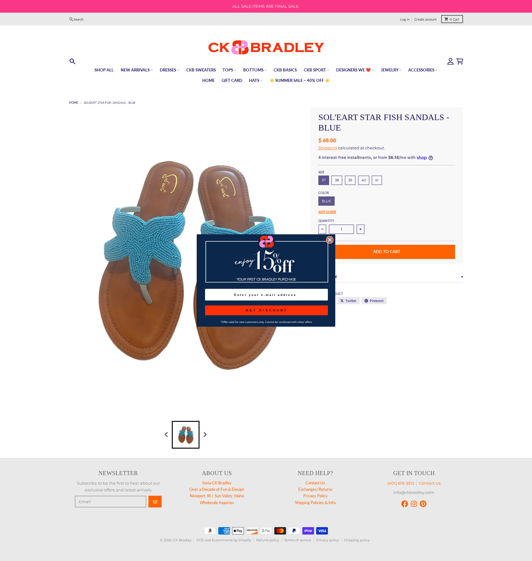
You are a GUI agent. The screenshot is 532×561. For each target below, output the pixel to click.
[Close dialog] (330, 240)
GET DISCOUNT (267, 310)
